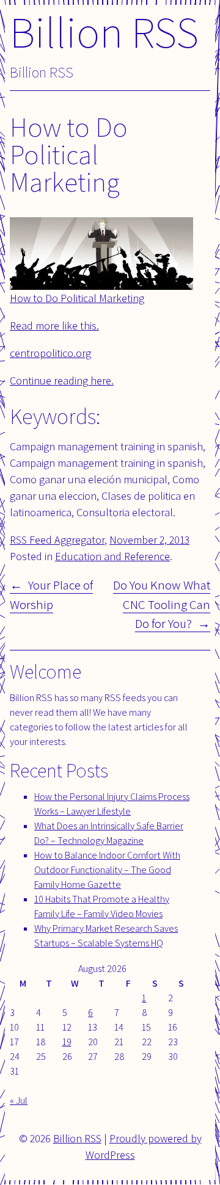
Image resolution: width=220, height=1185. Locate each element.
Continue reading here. (62, 380)
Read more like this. (54, 326)
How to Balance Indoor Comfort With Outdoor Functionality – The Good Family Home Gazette (107, 870)
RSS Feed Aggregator (57, 540)
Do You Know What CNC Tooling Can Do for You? (161, 604)
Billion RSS (104, 31)
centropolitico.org (50, 353)
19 (67, 1042)
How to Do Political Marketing (77, 298)
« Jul (19, 1100)
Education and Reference (112, 556)
